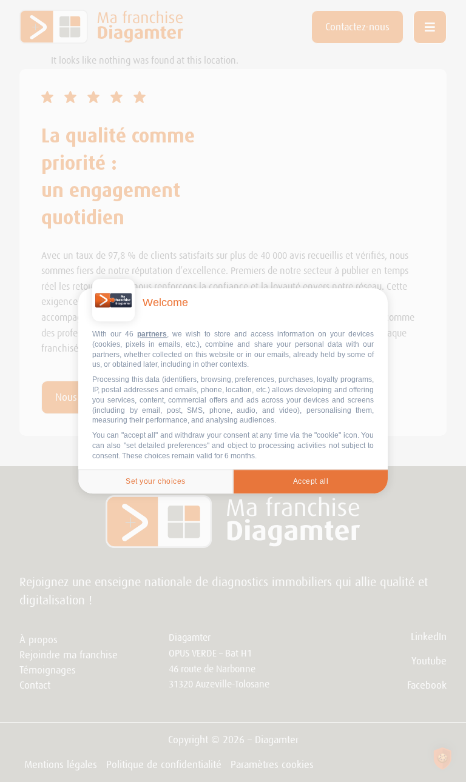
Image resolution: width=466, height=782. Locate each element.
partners (152, 334)
